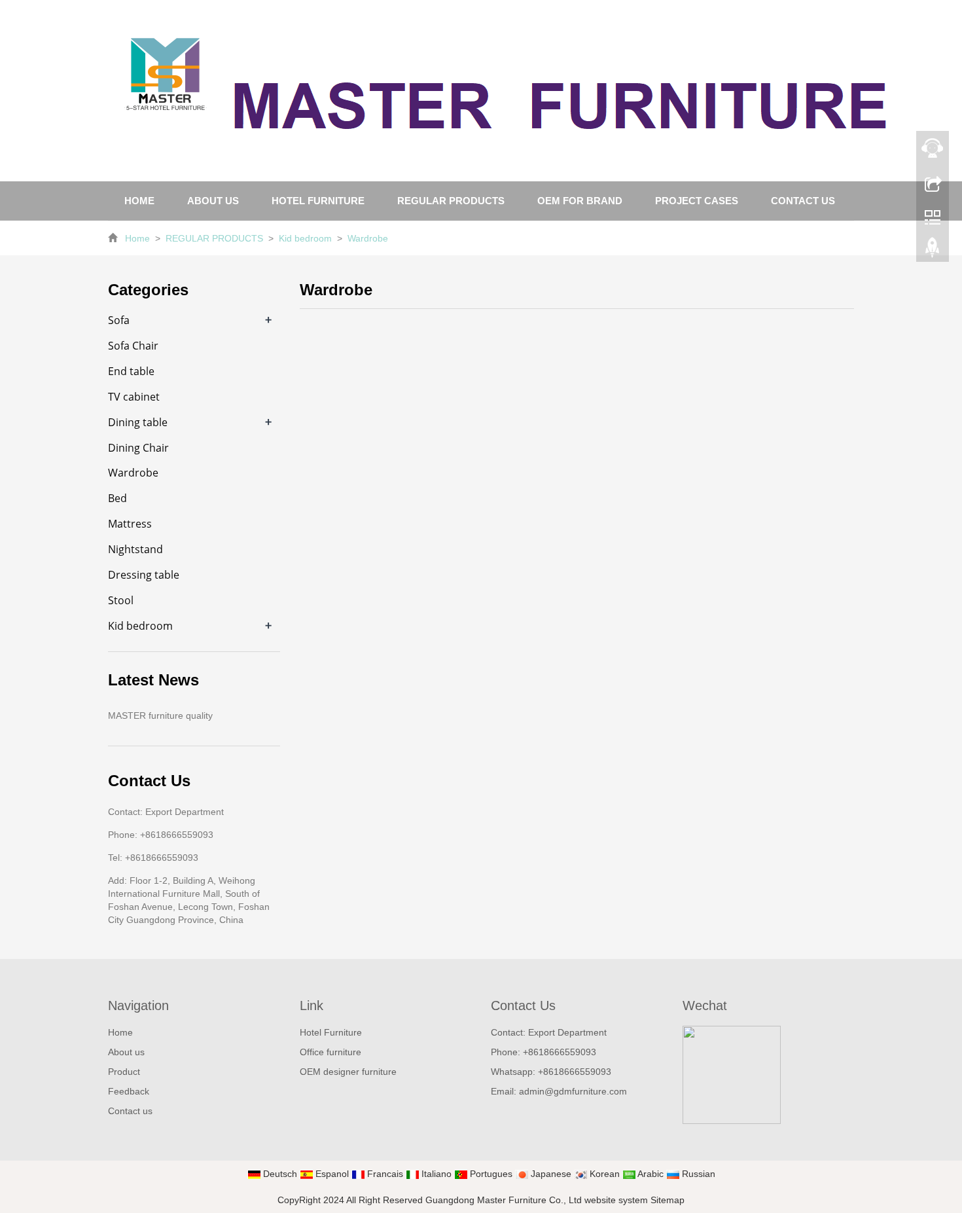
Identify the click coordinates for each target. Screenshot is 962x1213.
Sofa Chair (133, 345)
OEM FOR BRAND (579, 200)
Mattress (130, 523)
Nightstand (135, 549)
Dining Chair (138, 448)
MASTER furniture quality (160, 715)
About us (126, 1052)
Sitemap (667, 1200)
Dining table (138, 422)
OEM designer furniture (348, 1071)
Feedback (128, 1091)
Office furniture (330, 1052)
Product (124, 1071)
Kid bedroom (305, 238)
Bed (117, 498)
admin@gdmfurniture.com (573, 1091)
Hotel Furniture (331, 1032)
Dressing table (143, 575)
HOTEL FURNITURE (318, 200)
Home (137, 238)
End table (131, 371)
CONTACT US (803, 200)
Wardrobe (366, 238)
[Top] (932, 250)
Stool (121, 600)
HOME (139, 200)
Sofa (119, 320)
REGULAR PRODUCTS (451, 200)
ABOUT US (213, 200)
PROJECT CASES (696, 200)
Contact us (130, 1111)
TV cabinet (134, 396)
